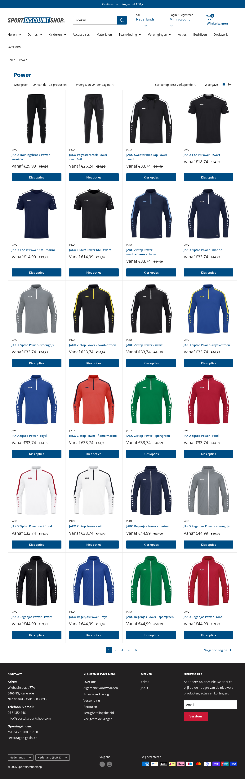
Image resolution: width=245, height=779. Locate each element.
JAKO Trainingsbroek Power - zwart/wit (31, 157)
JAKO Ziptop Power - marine (203, 250)
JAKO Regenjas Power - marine (147, 526)
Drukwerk (221, 34)
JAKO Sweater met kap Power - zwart (147, 157)
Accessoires (81, 34)
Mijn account (180, 19)
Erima (145, 682)
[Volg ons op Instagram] (109, 764)
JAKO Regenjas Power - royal (88, 617)
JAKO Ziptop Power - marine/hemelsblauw (141, 252)
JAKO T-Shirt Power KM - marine (34, 250)
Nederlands (17, 757)
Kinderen (55, 34)
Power (23, 60)
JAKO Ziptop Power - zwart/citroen (92, 345)
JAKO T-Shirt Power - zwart (202, 155)
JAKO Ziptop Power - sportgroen (148, 436)
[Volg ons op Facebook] (102, 764)
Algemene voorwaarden (100, 688)
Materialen (104, 34)
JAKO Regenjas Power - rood (203, 617)
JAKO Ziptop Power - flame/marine (93, 436)
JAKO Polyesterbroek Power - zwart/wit (89, 157)
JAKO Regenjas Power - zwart (32, 617)
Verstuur (195, 716)
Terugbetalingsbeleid (98, 713)
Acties (182, 34)
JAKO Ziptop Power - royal (29, 436)
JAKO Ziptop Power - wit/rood (32, 526)
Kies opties (36, 177)
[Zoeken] (122, 20)
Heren (12, 34)
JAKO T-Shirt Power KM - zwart (90, 250)
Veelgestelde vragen (98, 719)
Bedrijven (200, 34)
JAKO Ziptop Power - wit (85, 526)
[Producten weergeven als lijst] (229, 84)
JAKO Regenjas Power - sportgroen (150, 617)
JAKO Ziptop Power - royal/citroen (207, 345)
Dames (33, 34)
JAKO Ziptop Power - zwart (144, 345)
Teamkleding (128, 34)
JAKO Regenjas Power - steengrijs (206, 526)
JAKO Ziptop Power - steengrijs (33, 345)
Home (11, 60)
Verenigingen (157, 34)
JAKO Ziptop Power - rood (201, 436)
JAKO (14, 149)
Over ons (14, 47)
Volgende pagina (215, 650)
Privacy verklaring (96, 694)
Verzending (91, 700)
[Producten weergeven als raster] (223, 84)
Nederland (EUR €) (49, 757)
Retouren (90, 707)
